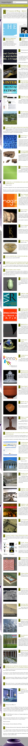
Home (9, 5)
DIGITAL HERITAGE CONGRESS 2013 (11, 39)
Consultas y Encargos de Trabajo (17, 5)
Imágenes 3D (24, 689)
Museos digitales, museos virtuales (13, 269)
